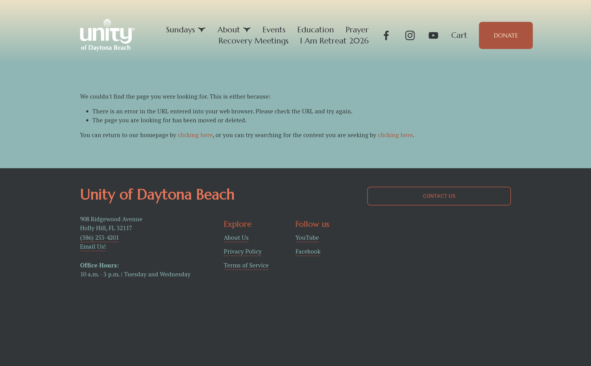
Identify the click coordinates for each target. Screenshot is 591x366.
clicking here (195, 135)
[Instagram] (410, 35)
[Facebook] (386, 35)
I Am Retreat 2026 (334, 41)
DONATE (506, 35)
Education (315, 30)
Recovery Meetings (253, 41)
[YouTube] (433, 35)
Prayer (357, 30)
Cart (459, 35)
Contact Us (439, 196)
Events (274, 30)
